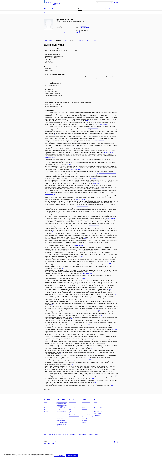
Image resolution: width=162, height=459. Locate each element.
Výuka (94, 40)
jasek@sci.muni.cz (85, 27)
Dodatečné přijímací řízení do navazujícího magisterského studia (62, 406)
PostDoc (70, 418)
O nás (96, 399)
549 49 (83, 26)
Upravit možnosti (35, 455)
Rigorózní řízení (60, 418)
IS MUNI (49, 434)
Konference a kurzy (98, 411)
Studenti (107, 8)
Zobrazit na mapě (61, 32)
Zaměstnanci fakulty (98, 407)
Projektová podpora (73, 411)
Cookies (52, 443)
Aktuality (45, 402)
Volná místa (84, 404)
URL (87, 120)
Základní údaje (49, 40)
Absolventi (84, 422)
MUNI (45, 434)
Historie (95, 404)
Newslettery (46, 407)
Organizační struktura (98, 405)
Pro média (46, 411)
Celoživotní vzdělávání (61, 420)
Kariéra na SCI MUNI (86, 402)
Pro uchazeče (61, 399)
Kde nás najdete (97, 413)
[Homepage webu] (53, 3)
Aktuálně (47, 399)
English (116, 2)
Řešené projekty (72, 412)
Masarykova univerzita (51, 441)
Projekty (88, 40)
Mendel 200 (46, 405)
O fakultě (83, 411)
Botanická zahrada (82, 434)
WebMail (59, 434)
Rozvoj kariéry (84, 409)
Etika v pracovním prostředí (87, 416)
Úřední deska (97, 415)
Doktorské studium (60, 416)
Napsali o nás (46, 409)
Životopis (58, 40)
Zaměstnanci (115, 8)
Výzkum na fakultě (72, 402)
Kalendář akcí (46, 404)
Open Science (72, 419)
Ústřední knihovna (73, 434)
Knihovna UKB (65, 434)
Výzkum (71, 399)
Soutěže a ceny (72, 404)
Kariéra (84, 399)
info (102, 114)
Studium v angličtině (61, 414)
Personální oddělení (86, 414)
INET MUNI (54, 434)
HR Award (96, 409)
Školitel (65, 40)
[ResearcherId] (77, 32)
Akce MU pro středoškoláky (62, 422)
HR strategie (84, 412)
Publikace (80, 40)
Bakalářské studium (60, 409)
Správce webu (47, 443)
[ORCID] (80, 32)
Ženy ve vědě (84, 420)
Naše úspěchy (84, 418)
